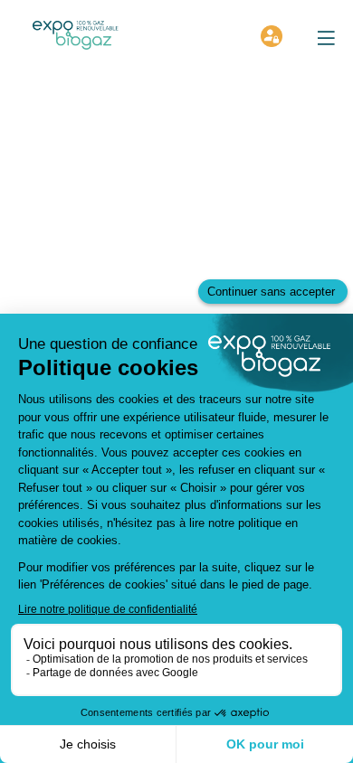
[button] (326, 38)
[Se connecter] (271, 36)
